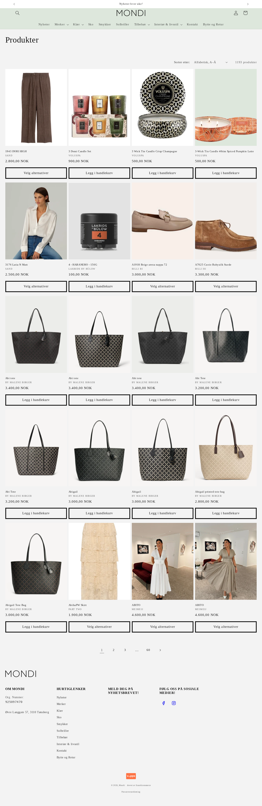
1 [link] (102, 650)
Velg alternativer (36, 173)
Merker (61, 704)
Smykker (62, 724)
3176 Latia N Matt (16, 264)
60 (148, 650)
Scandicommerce (143, 785)
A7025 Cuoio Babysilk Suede (213, 264)
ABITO (136, 605)
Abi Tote (200, 378)
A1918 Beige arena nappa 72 (149, 264)
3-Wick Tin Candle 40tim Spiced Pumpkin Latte (224, 151)
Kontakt (62, 750)
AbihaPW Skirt (78, 605)
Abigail (73, 491)
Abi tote (10, 378)
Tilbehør (62, 737)
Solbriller (63, 730)
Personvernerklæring (131, 792)
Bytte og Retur (66, 757)
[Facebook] (163, 703)
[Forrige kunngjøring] (14, 4)
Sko (59, 717)
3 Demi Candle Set (80, 151)
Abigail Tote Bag (15, 605)
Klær (60, 710)
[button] (17, 13)
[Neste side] (160, 650)
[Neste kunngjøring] (247, 4)
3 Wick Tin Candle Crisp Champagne (154, 151)
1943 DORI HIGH (16, 151)
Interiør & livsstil (68, 744)
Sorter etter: (182, 62)
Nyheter (62, 697)
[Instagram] (174, 703)
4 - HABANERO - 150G (83, 264)
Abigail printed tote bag (210, 491)
